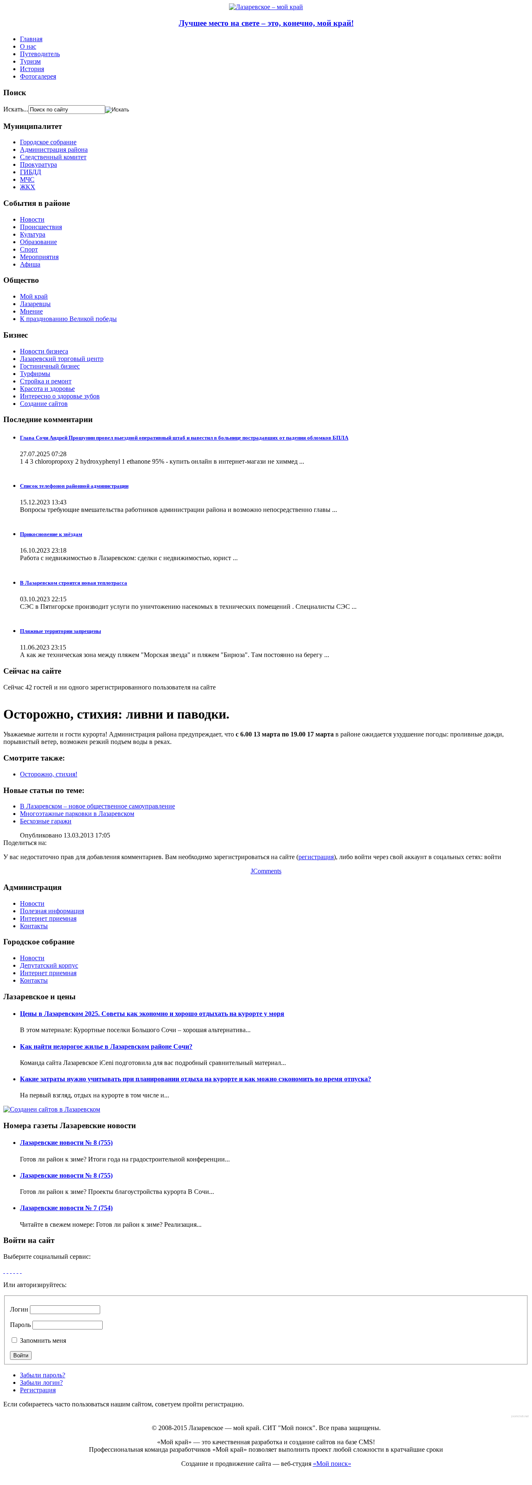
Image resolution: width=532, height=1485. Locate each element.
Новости (32, 219)
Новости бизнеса (44, 351)
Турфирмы (35, 373)
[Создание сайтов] (51, 1109)
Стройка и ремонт (45, 381)
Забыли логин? (41, 1382)
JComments (266, 871)
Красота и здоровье (47, 388)
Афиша (30, 264)
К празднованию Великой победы (68, 318)
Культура (32, 234)
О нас (28, 46)
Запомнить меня (42, 1340)
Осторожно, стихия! (48, 774)
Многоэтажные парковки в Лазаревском (77, 813)
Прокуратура (38, 164)
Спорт (29, 249)
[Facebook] (4, 1270)
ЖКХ (27, 186)
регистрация (316, 856)
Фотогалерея (38, 76)
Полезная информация (52, 910)
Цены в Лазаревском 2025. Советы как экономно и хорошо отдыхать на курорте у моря (152, 1013)
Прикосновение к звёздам (51, 534)
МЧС (27, 179)
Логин (19, 1309)
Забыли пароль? (42, 1375)
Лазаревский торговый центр (61, 358)
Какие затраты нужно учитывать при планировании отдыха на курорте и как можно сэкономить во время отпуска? (195, 1078)
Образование (38, 241)
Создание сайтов (44, 403)
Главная (31, 38)
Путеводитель (40, 53)
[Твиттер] (14, 1270)
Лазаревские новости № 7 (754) (66, 1207)
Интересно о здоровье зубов (60, 396)
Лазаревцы (35, 303)
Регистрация (38, 1390)
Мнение (31, 311)
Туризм (30, 61)
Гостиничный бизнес (50, 366)
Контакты (34, 925)
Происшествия (41, 226)
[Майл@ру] (11, 1270)
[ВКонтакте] (17, 1270)
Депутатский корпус (49, 965)
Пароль (20, 1324)
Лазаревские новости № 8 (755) (66, 1142)
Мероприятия (39, 256)
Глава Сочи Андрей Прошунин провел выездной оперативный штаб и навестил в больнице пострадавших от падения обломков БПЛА (184, 438)
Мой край (34, 296)
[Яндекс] (21, 1270)
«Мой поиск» (332, 1463)
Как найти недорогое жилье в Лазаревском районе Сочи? (106, 1046)
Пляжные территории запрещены (60, 631)
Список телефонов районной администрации (74, 486)
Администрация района (54, 149)
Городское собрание (48, 142)
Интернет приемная (48, 918)
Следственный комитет (53, 157)
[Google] (7, 1270)
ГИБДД (30, 171)
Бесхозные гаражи (45, 821)
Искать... (15, 109)
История (32, 68)
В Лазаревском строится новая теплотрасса (73, 583)
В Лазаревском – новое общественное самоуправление (97, 806)
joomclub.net (520, 1416)
